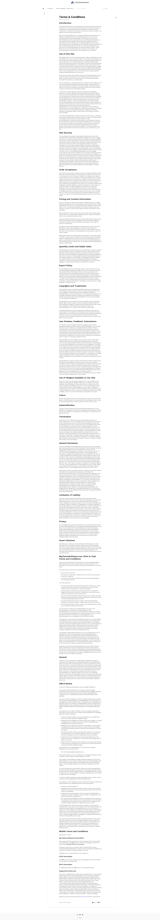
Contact (80, 917)
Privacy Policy (83, 896)
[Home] (43, 8)
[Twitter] (82, 915)
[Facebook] (80, 915)
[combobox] (110, 8)
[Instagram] (77, 915)
